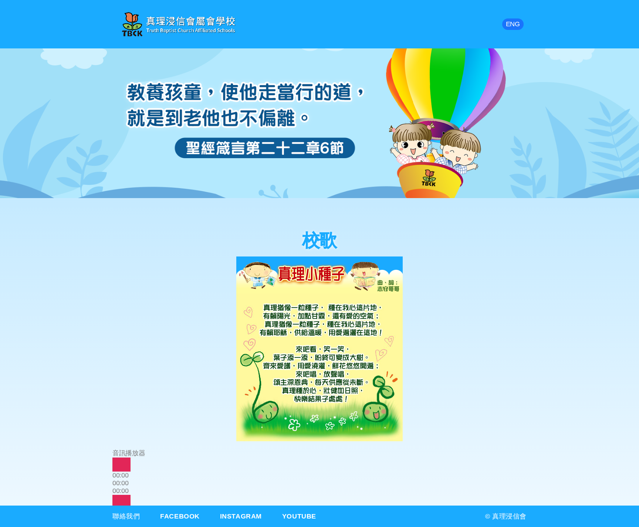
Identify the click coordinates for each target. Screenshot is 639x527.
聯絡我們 (126, 516)
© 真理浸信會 (506, 516)
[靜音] (121, 502)
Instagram (241, 516)
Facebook (180, 516)
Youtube (299, 516)
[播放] (121, 464)
